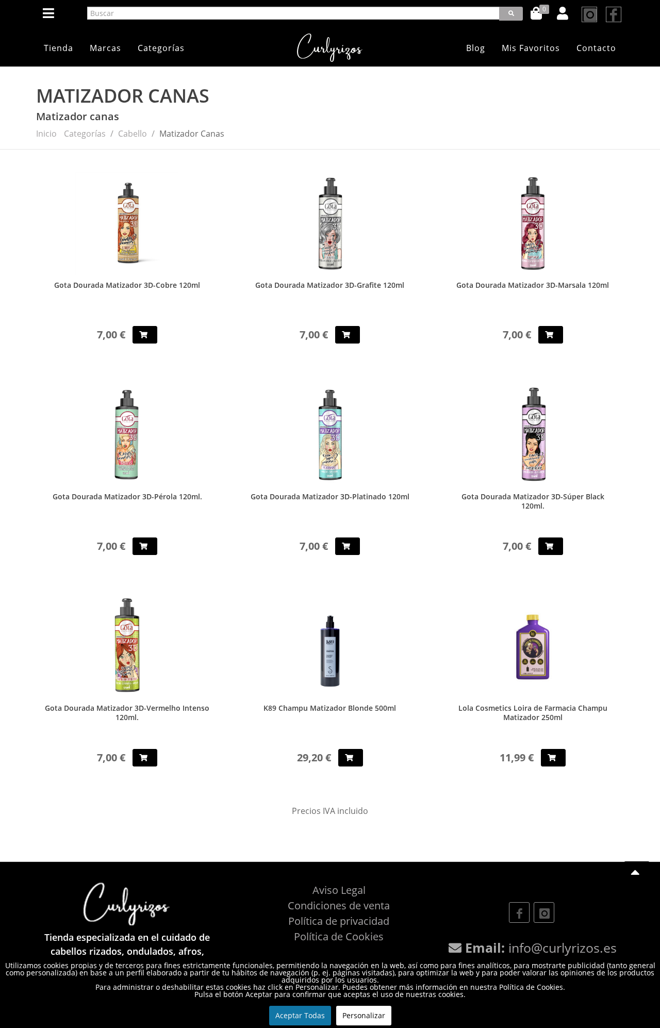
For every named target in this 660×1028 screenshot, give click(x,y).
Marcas (105, 48)
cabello (132, 133)
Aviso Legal (339, 890)
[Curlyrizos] (330, 48)
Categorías (161, 48)
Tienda (58, 48)
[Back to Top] (637, 872)
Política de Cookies (339, 936)
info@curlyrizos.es (562, 947)
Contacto (596, 48)
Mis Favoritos (531, 48)
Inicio (46, 133)
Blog (475, 48)
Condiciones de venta (339, 905)
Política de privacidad (338, 921)
